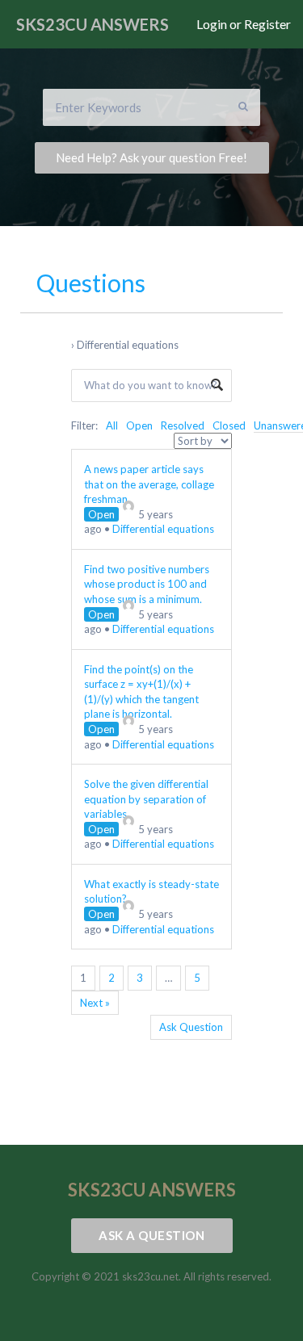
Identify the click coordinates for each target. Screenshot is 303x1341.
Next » (95, 1002)
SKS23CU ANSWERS (92, 24)
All (112, 425)
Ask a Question (151, 1235)
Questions (90, 282)
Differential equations (163, 528)
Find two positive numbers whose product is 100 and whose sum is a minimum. (146, 584)
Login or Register (243, 24)
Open (139, 425)
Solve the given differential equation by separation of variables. (146, 798)
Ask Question (191, 1026)
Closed (229, 425)
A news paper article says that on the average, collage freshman (149, 484)
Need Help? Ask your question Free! (151, 157)
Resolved (182, 425)
